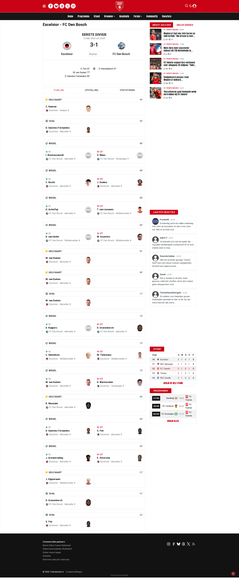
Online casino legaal (52, 552)
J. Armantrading (54, 457)
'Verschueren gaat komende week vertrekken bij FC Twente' (180, 93)
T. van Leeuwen (105, 209)
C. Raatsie (51, 106)
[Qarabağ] (176, 398)
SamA (163, 274)
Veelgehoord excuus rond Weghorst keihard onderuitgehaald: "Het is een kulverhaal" (177, 78)
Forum (137, 16)
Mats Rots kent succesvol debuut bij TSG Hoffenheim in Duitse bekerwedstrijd (177, 49)
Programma (83, 16)
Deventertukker (168, 256)
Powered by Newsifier (119, 575)
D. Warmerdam (105, 382)
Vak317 (164, 238)
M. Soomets (103, 236)
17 (172, 39)
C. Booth (50, 182)
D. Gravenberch (105, 327)
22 (167, 98)
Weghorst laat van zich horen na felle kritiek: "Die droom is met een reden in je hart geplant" (179, 34)
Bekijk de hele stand (173, 383)
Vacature (166, 16)
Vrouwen (108, 16)
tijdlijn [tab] (58, 90)
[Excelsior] (67, 46)
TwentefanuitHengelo (171, 292)
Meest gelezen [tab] (161, 25)
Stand (97, 16)
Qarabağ (170, 398)
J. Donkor (102, 182)
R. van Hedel (52, 236)
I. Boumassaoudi (55, 155)
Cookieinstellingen (74, 572)
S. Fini (100, 430)
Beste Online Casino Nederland (57, 545)
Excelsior (67, 54)
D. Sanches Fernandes (58, 127)
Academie (124, 16)
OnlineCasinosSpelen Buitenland (57, 549)
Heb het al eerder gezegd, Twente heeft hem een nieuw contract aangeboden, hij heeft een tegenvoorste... (172, 263)
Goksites (47, 556)
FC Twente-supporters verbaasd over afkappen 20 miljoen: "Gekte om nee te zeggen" (179, 63)
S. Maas (101, 155)
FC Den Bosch (121, 54)
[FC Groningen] (176, 414)
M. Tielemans (104, 354)
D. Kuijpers (51, 327)
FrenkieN (164, 219)
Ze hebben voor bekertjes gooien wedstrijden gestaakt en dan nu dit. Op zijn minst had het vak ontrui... (171, 299)
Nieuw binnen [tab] (184, 25)
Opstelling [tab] (91, 90)
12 (172, 83)
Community (152, 16)
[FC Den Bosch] (121, 46)
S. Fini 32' (85, 68)
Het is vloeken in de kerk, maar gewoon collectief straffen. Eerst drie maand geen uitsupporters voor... (172, 281)
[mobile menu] (44, 6)
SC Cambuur (168, 406)
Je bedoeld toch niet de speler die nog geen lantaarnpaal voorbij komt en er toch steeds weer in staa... (173, 244)
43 (167, 69)
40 (167, 83)
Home (70, 16)
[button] (186, 6)
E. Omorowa (103, 457)
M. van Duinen (53, 258)
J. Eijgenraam (53, 479)
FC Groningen (168, 414)
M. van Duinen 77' (81, 72)
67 (167, 39)
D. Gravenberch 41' (107, 68)
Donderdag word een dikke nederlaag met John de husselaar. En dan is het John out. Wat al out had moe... (172, 226)
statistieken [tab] (127, 90)
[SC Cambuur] (176, 406)
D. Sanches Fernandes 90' (77, 76)
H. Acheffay (52, 209)
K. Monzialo (52, 403)
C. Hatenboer (53, 354)
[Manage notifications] (233, 573)
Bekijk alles (173, 421)
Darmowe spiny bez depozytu (56, 559)
